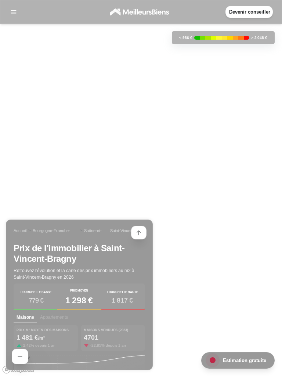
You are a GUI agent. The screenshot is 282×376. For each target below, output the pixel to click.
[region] (141, 188)
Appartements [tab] (54, 317)
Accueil (20, 230)
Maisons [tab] (25, 317)
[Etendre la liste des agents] (139, 232)
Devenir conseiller (249, 12)
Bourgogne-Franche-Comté (51, 231)
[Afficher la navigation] (13, 12)
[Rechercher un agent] (20, 356)
